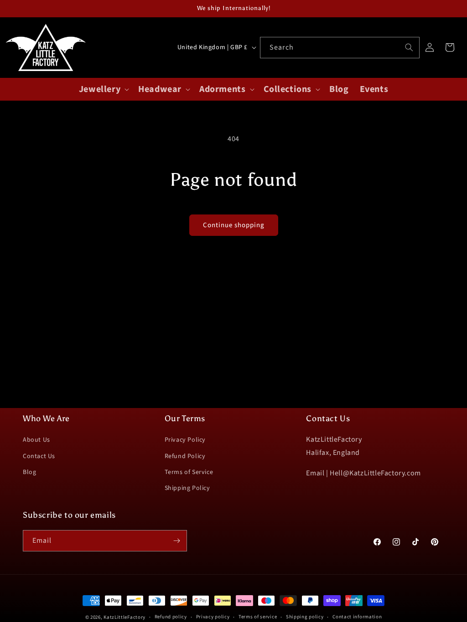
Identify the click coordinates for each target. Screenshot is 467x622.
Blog (29, 472)
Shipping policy (305, 616)
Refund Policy (185, 456)
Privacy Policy (185, 439)
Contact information (357, 616)
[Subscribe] (176, 540)
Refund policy (171, 616)
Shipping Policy (187, 488)
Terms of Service (189, 472)
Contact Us (39, 456)
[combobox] (339, 47)
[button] (103, 89)
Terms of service (258, 616)
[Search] (409, 47)
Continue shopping (234, 225)
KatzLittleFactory (124, 617)
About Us (36, 439)
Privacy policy (213, 616)
